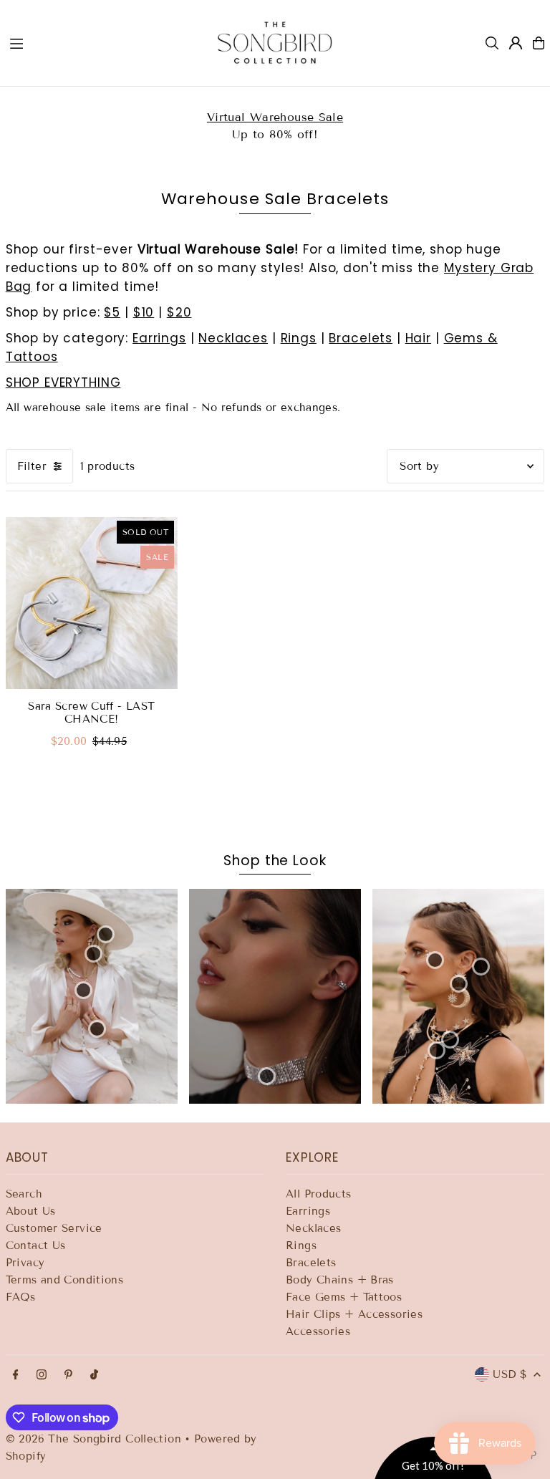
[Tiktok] (94, 1375)
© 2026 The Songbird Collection (95, 1438)
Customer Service (54, 1228)
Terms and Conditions (65, 1279)
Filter (32, 466)
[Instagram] (42, 1375)
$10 (144, 312)
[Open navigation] (99, 42)
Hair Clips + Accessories (354, 1314)
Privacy (25, 1262)
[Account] (515, 43)
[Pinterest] (68, 1375)
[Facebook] (16, 1375)
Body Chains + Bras (340, 1279)
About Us (31, 1211)
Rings (299, 338)
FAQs (21, 1297)
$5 (112, 312)
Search (24, 1193)
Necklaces (233, 338)
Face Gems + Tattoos (344, 1297)
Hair (418, 338)
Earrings (159, 338)
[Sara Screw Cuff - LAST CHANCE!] (92, 603)
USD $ (509, 1374)
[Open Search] (492, 43)
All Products (319, 1193)
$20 (179, 312)
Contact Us (36, 1245)
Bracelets (360, 338)
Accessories (318, 1331)
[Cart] (538, 43)
